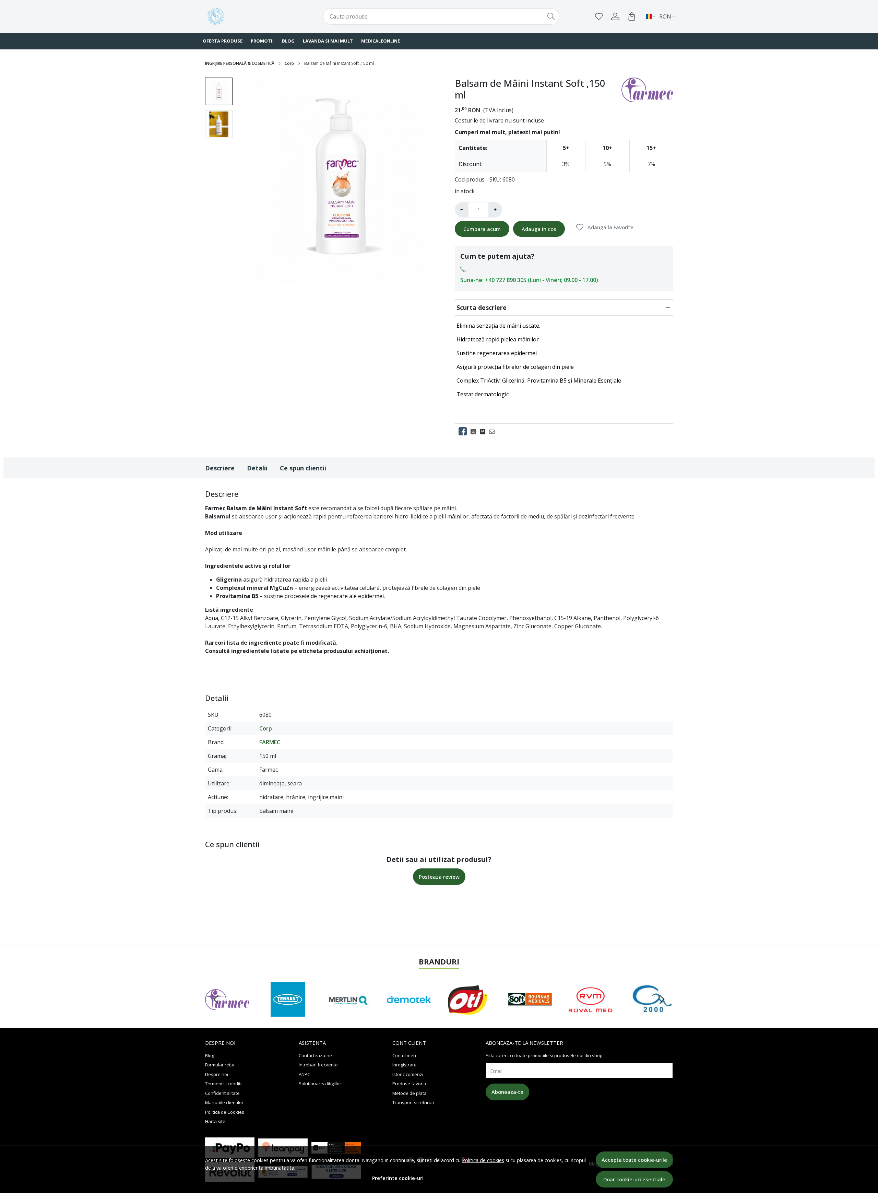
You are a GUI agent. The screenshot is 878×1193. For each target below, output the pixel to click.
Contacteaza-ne (315, 1055)
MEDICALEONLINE (380, 41)
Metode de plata (409, 1093)
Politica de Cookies (224, 1112)
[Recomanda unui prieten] (493, 431)
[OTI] (469, 1012)
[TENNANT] (288, 1012)
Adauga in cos (539, 228)
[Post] (475, 431)
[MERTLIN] (348, 1012)
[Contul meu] (615, 16)
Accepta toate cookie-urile (634, 1159)
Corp (289, 63)
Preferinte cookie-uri (398, 1178)
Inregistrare (404, 1065)
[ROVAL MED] (590, 1012)
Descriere (220, 468)
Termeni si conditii (223, 1083)
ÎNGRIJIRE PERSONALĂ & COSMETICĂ (239, 63)
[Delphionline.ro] (245, 16)
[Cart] (632, 16)
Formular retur (220, 1065)
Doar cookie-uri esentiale (634, 1179)
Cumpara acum (482, 228)
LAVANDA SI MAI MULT (328, 41)
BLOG (288, 41)
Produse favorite (410, 1083)
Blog (209, 1055)
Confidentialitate (222, 1093)
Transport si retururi (413, 1102)
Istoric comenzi (407, 1074)
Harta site (215, 1121)
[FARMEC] (227, 1012)
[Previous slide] (216, 999)
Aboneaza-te (507, 1091)
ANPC (304, 1074)
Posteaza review (439, 876)
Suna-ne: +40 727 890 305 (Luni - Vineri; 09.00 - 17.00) (529, 280)
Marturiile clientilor (224, 1102)
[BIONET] (651, 1012)
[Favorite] (599, 16)
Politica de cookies (483, 1160)
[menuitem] (219, 91)
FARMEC (269, 742)
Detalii (257, 468)
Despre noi (216, 1074)
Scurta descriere (481, 307)
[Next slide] (661, 999)
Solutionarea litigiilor (320, 1083)
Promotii (262, 41)
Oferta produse (222, 41)
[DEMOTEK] (409, 1012)
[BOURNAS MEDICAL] (530, 1012)
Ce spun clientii (303, 468)
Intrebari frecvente (318, 1065)
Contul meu (404, 1055)
